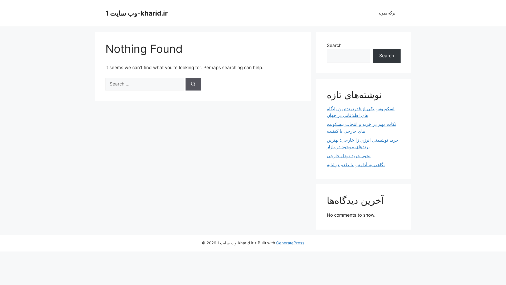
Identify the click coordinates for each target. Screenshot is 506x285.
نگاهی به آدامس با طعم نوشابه (356, 164)
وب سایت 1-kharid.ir (136, 13)
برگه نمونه (386, 13)
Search (334, 45)
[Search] (193, 84)
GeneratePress (290, 242)
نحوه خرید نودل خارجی (349, 155)
